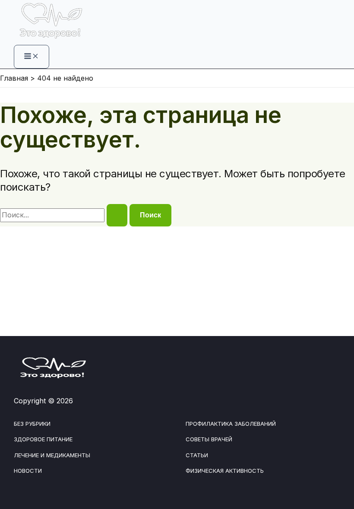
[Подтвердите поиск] (117, 215)
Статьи (197, 455)
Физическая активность (225, 470)
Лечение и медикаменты (52, 455)
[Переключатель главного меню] (31, 57)
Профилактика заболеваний (231, 423)
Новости (28, 470)
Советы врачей (209, 439)
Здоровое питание (43, 439)
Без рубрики (32, 423)
